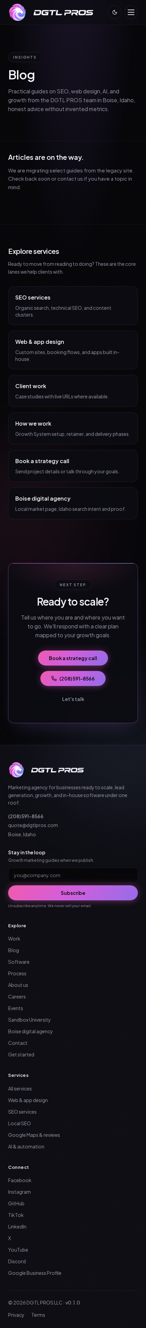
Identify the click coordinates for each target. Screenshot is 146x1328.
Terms (38, 1315)
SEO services (22, 1112)
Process (17, 973)
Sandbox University (29, 1020)
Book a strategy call (73, 658)
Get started (21, 1054)
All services (20, 1088)
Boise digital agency (30, 1031)
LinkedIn (17, 1226)
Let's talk (73, 699)
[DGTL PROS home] (52, 12)
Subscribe (73, 893)
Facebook (20, 1180)
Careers (17, 996)
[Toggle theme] (115, 12)
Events (15, 1008)
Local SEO (19, 1123)
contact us (70, 178)
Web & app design (28, 1100)
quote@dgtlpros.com (33, 825)
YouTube (18, 1250)
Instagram (19, 1192)
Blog (13, 950)
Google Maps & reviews (34, 1135)
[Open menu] (131, 12)
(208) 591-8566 (77, 678)
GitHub (16, 1203)
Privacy (16, 1315)
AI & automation (26, 1146)
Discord (17, 1261)
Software (19, 962)
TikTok (16, 1215)
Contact (18, 1043)
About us (18, 985)
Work (14, 938)
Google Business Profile (34, 1273)
